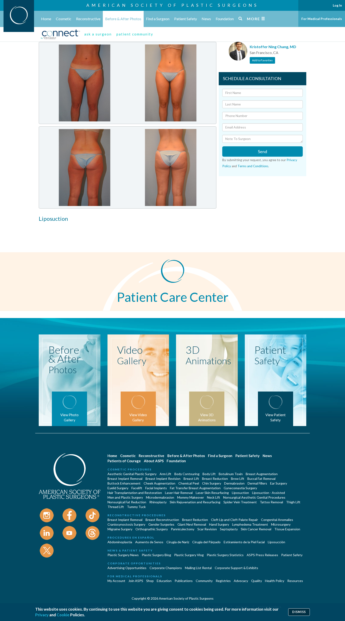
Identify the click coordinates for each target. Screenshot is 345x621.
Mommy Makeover (190, 497)
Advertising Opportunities (126, 568)
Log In (337, 5)
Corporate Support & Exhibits (236, 568)
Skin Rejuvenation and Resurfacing (195, 502)
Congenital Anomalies (277, 520)
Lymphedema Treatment (250, 524)
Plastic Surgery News (123, 555)
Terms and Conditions (253, 166)
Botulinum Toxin (231, 474)
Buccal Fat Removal (261, 479)
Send (262, 151)
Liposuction (240, 493)
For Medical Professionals (321, 19)
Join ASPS (135, 581)
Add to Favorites (262, 60)
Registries (223, 581)
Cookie (63, 614)
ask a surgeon (98, 34)
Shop (150, 581)
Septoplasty (229, 529)
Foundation (225, 18)
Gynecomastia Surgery (240, 488)
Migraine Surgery (119, 529)
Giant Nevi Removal (191, 524)
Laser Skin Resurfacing (212, 493)
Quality (256, 581)
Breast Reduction (215, 479)
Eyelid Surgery (117, 488)
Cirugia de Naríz (177, 542)
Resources (295, 581)
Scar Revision (207, 529)
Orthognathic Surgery (151, 529)
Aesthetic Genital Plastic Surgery (132, 474)
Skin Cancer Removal (256, 529)
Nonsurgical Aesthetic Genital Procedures (254, 497)
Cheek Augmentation (159, 483)
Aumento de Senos (149, 542)
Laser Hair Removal (179, 493)
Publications (184, 581)
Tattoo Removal (271, 502)
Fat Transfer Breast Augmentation (195, 488)
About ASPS (154, 461)
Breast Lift (191, 479)
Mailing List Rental (198, 568)
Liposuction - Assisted (268, 493)
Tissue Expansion (287, 529)
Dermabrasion (234, 483)
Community (204, 581)
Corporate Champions (166, 568)
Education (164, 581)
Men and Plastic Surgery (125, 497)
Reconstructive (88, 18)
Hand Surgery (219, 524)
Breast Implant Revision (163, 479)
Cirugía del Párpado (206, 542)
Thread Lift (115, 507)
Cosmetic (63, 18)
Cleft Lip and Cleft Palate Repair (234, 520)
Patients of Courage (124, 461)
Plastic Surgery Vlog (189, 555)
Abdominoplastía (119, 542)
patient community (134, 34)
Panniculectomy (182, 529)
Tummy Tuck (136, 507)
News (206, 18)
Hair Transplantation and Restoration (134, 493)
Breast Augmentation (262, 474)
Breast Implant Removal (124, 479)
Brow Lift (237, 479)
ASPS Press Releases (262, 555)
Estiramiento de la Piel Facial (244, 542)
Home (46, 18)
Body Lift (209, 474)
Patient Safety (185, 18)
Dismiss (299, 612)
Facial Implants (156, 488)
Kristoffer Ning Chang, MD (273, 46)
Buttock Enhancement (124, 483)
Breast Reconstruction (162, 520)
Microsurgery (281, 524)
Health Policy (274, 581)
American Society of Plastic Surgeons (172, 5)
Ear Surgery (278, 483)
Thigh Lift (293, 502)
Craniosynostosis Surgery (126, 524)
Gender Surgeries (161, 524)
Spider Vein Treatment (240, 502)
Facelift (136, 488)
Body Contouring (186, 474)
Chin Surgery (211, 483)
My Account (116, 581)
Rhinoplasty (158, 502)
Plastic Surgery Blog (156, 555)
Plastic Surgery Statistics (225, 555)
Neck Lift (213, 497)
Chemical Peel (188, 483)
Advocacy (241, 581)
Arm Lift (165, 474)
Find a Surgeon (157, 18)
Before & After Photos (123, 18)
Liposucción (276, 542)
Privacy (42, 614)
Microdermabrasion (160, 497)
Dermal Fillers (257, 483)
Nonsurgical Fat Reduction (126, 502)
